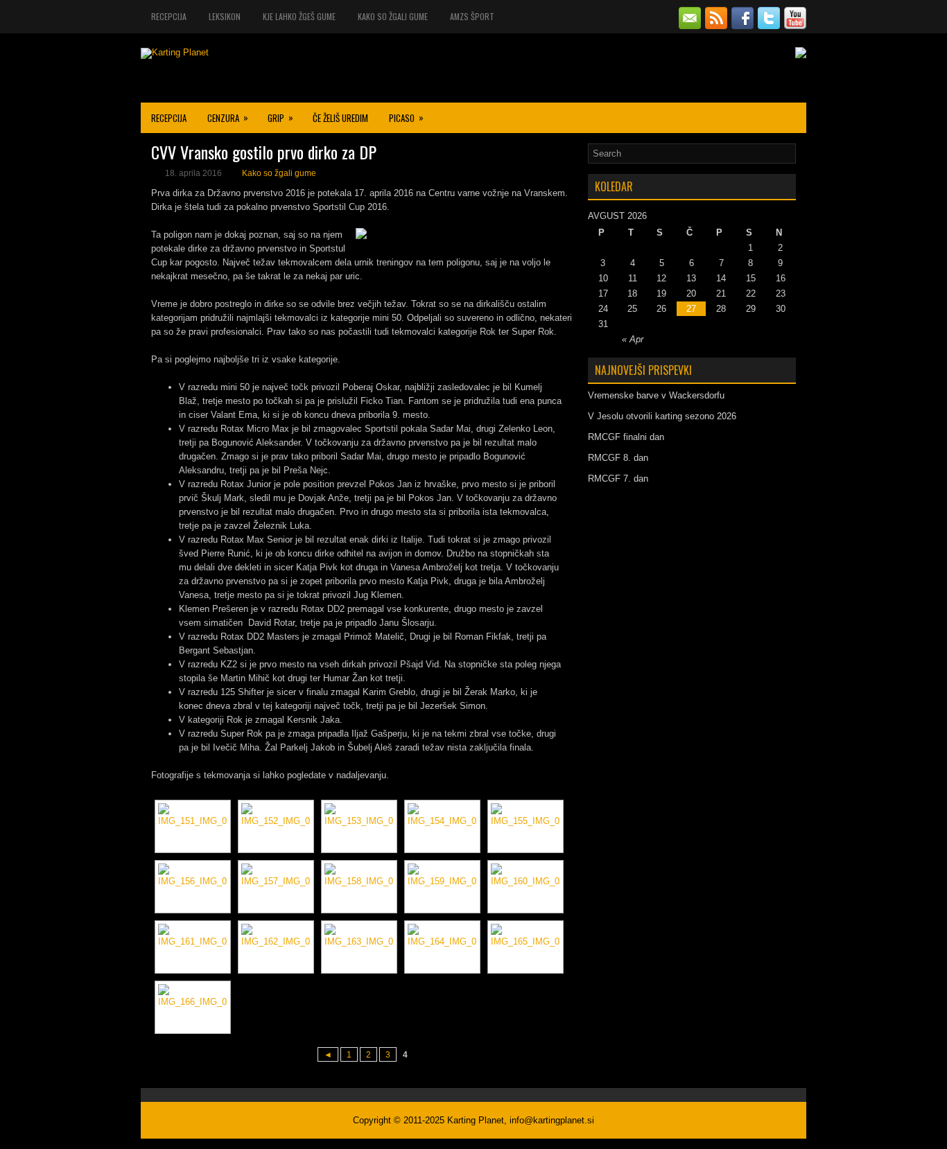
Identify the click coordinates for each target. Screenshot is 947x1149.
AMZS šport (472, 16)
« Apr (632, 339)
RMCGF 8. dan (618, 458)
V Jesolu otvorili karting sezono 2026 (662, 416)
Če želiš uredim (340, 118)
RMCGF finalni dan (626, 437)
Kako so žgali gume (393, 16)
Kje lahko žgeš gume (299, 16)
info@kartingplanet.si (552, 1120)
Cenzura (227, 117)
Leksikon (225, 16)
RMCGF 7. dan (618, 478)
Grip (280, 117)
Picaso (406, 117)
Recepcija (168, 16)
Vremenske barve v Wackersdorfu (656, 395)
